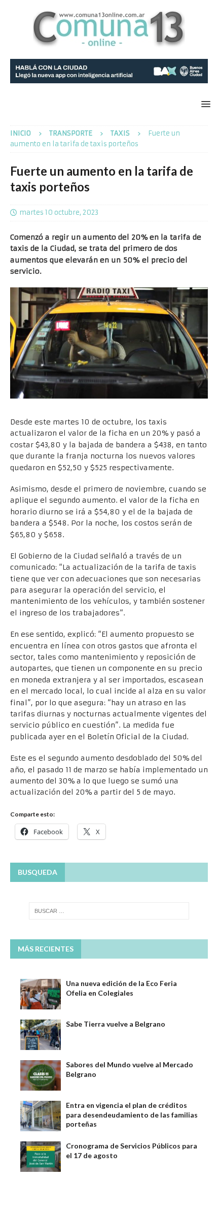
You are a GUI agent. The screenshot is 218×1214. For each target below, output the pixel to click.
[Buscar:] (109, 911)
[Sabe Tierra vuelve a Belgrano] (40, 1035)
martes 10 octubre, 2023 (58, 212)
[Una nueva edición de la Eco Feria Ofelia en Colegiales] (40, 994)
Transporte (70, 133)
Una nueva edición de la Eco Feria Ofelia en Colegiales (121, 988)
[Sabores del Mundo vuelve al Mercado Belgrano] (40, 1075)
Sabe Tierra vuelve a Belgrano (115, 1024)
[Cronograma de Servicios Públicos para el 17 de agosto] (40, 1156)
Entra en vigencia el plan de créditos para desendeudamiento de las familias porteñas (132, 1114)
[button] (204, 104)
